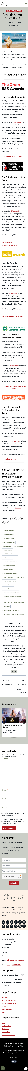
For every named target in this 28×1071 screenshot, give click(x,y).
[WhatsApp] (3, 522)
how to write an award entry (10, 592)
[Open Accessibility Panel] (3, 1068)
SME (4, 602)
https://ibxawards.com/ (10, 459)
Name (5, 790)
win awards (6, 614)
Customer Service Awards (9, 573)
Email (4, 799)
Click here (18, 508)
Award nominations (8, 538)
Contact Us (5, 1006)
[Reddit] (21, 518)
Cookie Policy (6, 1026)
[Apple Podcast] (7, 926)
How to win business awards (10, 589)
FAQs (3, 1012)
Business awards (7, 558)
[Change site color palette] (14, 1061)
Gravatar (13, 813)
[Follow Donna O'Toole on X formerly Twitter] (12, 671)
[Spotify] (3, 926)
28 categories (15, 211)
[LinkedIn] (10, 518)
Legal (3, 1023)
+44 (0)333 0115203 (14, 965)
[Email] (7, 522)
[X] (18, 518)
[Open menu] (26, 3)
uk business (6, 606)
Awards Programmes (9, 1000)
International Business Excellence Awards (12, 598)
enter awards (20, 577)
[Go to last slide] (4, 722)
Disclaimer (5, 1029)
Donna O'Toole (14, 623)
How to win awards (8, 585)
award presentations (8, 542)
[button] (24, 1067)
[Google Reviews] (11, 926)
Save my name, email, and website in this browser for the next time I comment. (13, 821)
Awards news (6, 546)
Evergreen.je (20, 1053)
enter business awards (9, 581)
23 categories (13, 293)
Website (5, 808)
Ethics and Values (8, 1009)
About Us (5, 997)
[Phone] (20, 926)
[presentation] (14, 715)
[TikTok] (20, 922)
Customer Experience (8, 565)
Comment (6, 758)
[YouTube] (24, 922)
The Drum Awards (19, 602)
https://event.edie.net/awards (12, 316)
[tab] (11, 737)
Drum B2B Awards (7, 577)
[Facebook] (14, 518)
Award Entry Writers (8, 530)
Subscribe (14, 883)
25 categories (14, 441)
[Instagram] (7, 922)
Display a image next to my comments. (13, 814)
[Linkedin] (3, 922)
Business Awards (14, 11)
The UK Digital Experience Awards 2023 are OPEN (21, 686)
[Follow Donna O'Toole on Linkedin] (15, 671)
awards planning (18, 546)
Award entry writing (8, 534)
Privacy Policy (6, 1032)
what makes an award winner (11, 610)
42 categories (17, 122)
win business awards (18, 614)
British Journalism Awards (10, 554)
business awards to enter (9, 561)
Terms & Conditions (8, 1035)
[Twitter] (16, 922)
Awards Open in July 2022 (7, 684)
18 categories (14, 365)
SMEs (10, 602)
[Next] (24, 722)
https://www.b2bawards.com (12, 156)
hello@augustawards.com (15, 960)
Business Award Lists (9, 1003)
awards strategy (7, 550)
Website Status (14, 1057)
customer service (7, 569)
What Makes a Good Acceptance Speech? (13, 726)
